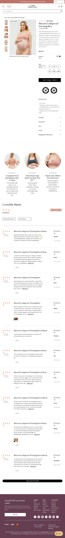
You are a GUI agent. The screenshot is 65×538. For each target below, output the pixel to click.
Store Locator (37, 510)
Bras (9, 17)
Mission (45, 504)
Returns (36, 508)
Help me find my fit (42, 66)
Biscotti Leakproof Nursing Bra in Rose (30, 231)
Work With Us (55, 508)
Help (35, 502)
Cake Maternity (44, 28)
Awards (44, 512)
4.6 (8, 6)
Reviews (53, 502)
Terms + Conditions (39, 525)
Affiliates (53, 506)
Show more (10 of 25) (32, 481)
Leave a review (56, 210)
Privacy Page (45, 532)
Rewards (53, 504)
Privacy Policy (38, 526)
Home (5, 17)
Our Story (45, 506)
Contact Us (37, 504)
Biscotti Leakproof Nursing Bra (17, 17)
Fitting (44, 502)
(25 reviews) (50, 21)
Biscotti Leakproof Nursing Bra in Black (30, 330)
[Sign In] (59, 6)
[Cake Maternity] (32, 6)
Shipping (36, 506)
